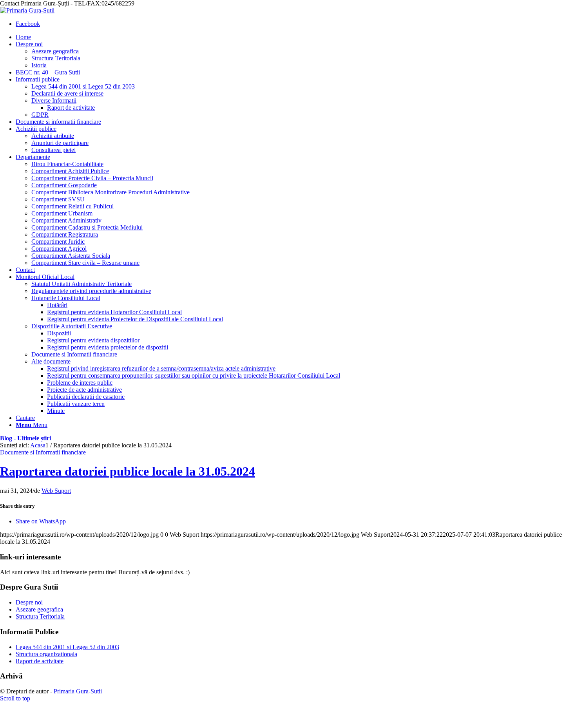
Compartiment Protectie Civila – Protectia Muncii (92, 178)
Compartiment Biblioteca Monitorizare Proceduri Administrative (110, 192)
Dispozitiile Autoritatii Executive (71, 326)
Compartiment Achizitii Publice (70, 171)
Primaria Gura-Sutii (78, 691)
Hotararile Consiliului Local (65, 298)
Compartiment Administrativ (66, 220)
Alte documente (51, 361)
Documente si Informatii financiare (74, 354)
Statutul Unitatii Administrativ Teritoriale (81, 283)
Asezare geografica (39, 609)
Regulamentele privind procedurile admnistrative (91, 291)
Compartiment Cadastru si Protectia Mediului (87, 227)
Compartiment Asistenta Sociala (70, 255)
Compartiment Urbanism (61, 213)
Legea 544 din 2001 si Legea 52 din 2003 (67, 647)
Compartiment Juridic (58, 241)
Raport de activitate (39, 661)
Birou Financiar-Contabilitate (67, 164)
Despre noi (29, 602)
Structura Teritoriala (40, 616)
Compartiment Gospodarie (64, 185)
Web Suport (56, 490)
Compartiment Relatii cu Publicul (72, 206)
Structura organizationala (46, 654)
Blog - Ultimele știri (25, 438)
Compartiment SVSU (58, 199)
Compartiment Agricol (59, 248)
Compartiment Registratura (64, 234)
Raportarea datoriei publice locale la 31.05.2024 (127, 471)
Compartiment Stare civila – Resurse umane (85, 262)
